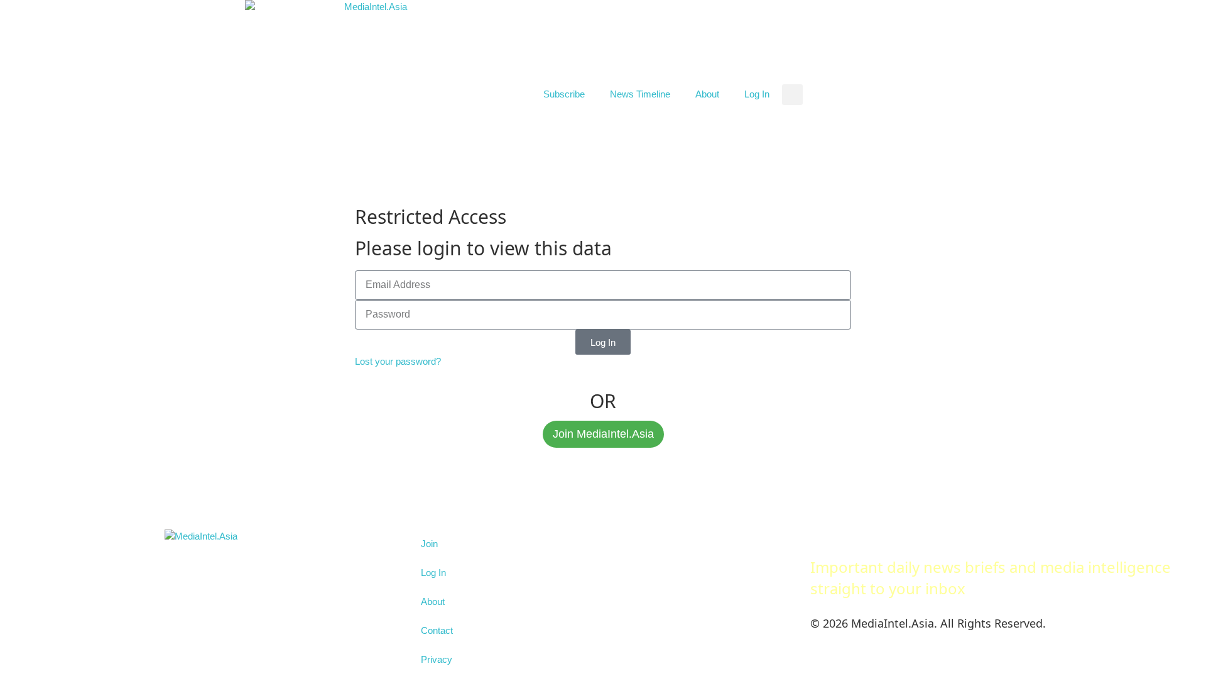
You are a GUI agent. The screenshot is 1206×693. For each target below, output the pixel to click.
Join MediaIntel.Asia (603, 434)
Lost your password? (398, 361)
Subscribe (564, 94)
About (707, 94)
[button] (792, 94)
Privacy (436, 659)
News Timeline (640, 94)
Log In (756, 94)
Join (429, 543)
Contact (437, 630)
